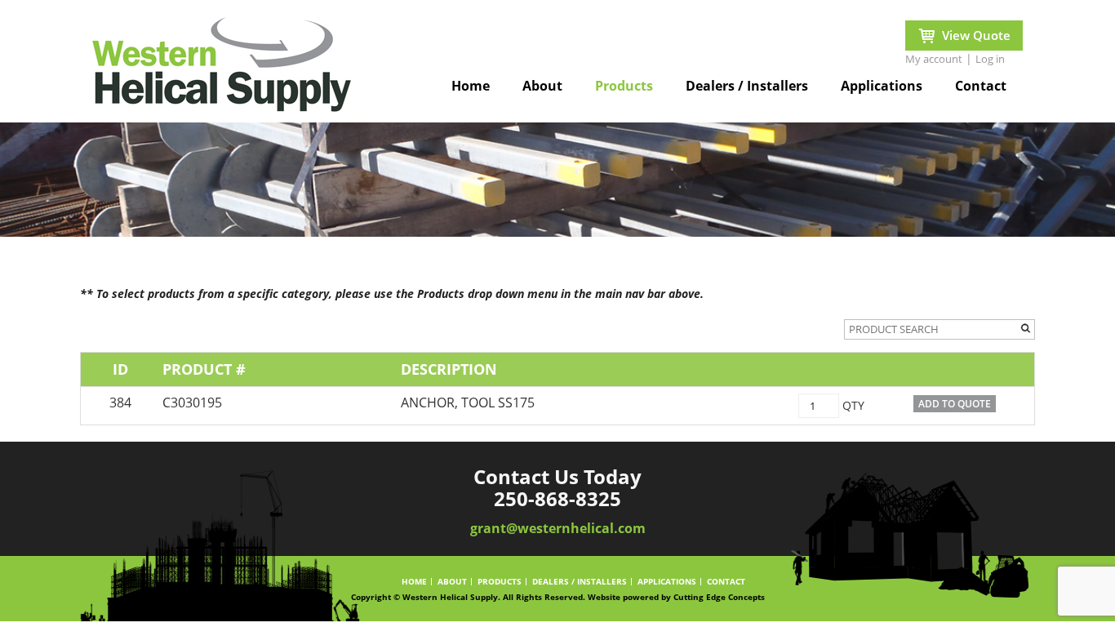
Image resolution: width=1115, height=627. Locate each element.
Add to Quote (954, 404)
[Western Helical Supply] (221, 69)
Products (624, 86)
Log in (990, 58)
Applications (881, 86)
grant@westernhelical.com (558, 529)
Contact (980, 86)
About (542, 86)
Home (470, 86)
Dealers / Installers (747, 86)
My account (933, 58)
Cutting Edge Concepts (719, 597)
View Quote (976, 35)
